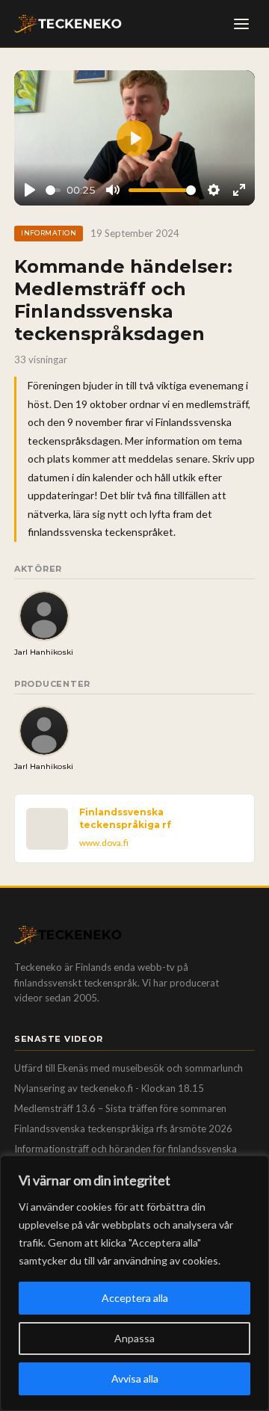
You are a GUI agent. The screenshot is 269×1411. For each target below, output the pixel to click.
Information (48, 233)
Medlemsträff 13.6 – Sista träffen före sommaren (120, 1108)
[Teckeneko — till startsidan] (68, 23)
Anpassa (134, 1338)
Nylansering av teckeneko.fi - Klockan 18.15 (109, 1088)
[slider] (53, 190)
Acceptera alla (135, 1297)
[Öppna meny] (241, 23)
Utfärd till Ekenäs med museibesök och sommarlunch (128, 1068)
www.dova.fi (104, 842)
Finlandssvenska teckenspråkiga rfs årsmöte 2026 (123, 1128)
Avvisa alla (134, 1378)
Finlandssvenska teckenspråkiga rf (125, 818)
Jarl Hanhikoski (43, 652)
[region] (134, 1283)
